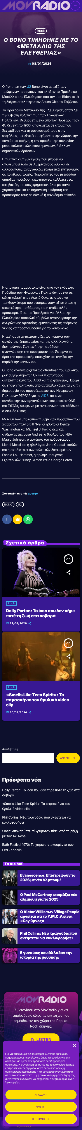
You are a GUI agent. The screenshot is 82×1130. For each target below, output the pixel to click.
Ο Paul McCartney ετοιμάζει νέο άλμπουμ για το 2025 (48, 897)
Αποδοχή (41, 1094)
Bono (8, 504)
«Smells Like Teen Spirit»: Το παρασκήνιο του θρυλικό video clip (37, 699)
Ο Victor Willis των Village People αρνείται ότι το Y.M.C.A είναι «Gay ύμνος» (49, 916)
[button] (74, 1045)
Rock (41, 31)
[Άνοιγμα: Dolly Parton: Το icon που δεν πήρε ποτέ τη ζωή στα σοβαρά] (41, 572)
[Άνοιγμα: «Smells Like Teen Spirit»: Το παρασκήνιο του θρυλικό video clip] (41, 656)
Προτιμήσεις (41, 1119)
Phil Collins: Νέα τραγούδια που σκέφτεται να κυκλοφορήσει (48, 935)
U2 (29, 86)
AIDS (45, 396)
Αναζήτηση (10, 749)
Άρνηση (40, 1106)
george (33, 493)
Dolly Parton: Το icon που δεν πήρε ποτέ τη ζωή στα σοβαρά (40, 613)
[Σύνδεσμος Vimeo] (36, 6)
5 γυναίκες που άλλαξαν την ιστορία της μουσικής (46, 955)
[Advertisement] (41, 242)
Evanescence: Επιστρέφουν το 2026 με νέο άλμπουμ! (47, 877)
